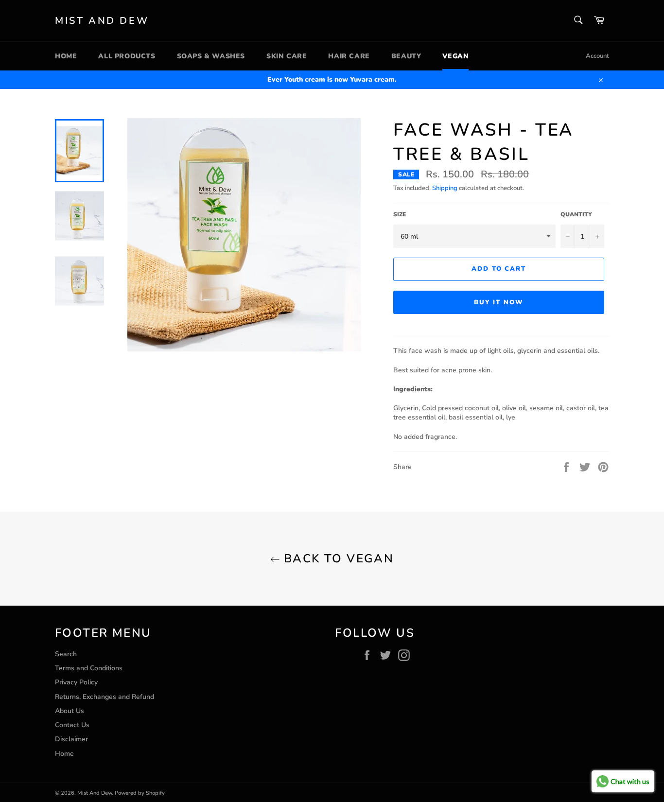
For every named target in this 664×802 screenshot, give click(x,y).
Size (399, 214)
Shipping (444, 188)
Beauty (406, 56)
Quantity (576, 214)
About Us (69, 710)
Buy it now (499, 302)
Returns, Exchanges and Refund (104, 696)
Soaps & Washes (211, 56)
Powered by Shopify (140, 793)
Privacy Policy (76, 682)
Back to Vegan (337, 558)
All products (126, 56)
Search (66, 654)
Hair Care (348, 56)
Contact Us (72, 725)
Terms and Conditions (88, 668)
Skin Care (286, 56)
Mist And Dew (102, 20)
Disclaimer (71, 739)
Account (597, 56)
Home (66, 56)
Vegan (455, 56)
